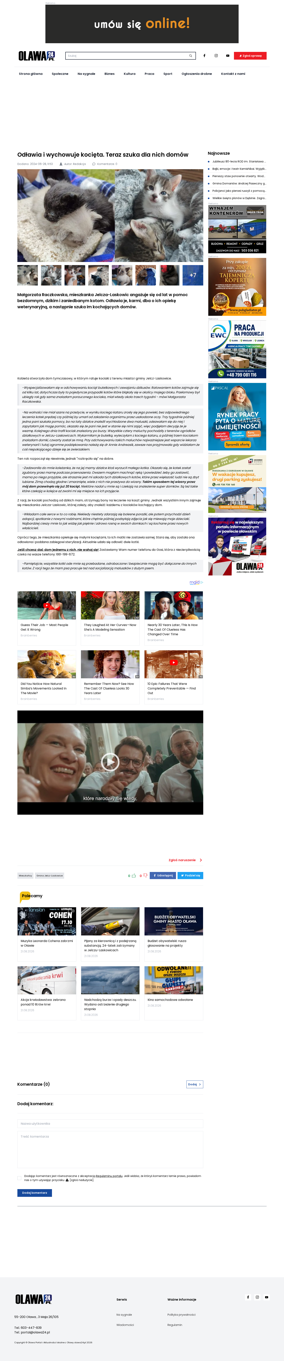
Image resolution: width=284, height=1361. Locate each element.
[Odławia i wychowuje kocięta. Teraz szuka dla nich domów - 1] (27, 275)
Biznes (110, 74)
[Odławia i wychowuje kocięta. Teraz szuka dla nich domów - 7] (169, 275)
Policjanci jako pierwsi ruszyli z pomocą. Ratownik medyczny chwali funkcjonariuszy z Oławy (239, 191)
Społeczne (60, 74)
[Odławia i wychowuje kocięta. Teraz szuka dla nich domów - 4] (98, 275)
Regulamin (175, 1325)
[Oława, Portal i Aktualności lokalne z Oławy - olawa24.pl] (36, 56)
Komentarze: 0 (107, 164)
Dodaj (192, 1084)
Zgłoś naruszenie (182, 860)
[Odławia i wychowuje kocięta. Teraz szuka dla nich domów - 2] (51, 275)
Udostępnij (165, 875)
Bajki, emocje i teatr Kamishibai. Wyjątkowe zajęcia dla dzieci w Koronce (239, 169)
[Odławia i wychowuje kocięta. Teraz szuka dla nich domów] (110, 215)
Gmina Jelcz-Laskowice (50, 875)
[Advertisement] (142, 114)
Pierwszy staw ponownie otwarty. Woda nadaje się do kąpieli (239, 176)
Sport (167, 74)
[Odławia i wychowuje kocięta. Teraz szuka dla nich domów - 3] (75, 275)
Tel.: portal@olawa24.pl (32, 1332)
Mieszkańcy (25, 875)
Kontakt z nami (233, 74)
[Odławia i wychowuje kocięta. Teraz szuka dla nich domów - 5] (122, 275)
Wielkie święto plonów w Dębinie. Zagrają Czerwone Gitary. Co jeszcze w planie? (239, 198)
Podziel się (192, 875)
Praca (149, 74)
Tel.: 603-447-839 (28, 1328)
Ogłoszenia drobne (197, 74)
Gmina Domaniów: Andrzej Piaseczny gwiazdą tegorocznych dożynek (239, 183)
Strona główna (31, 74)
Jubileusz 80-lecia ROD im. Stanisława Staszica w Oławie (239, 161)
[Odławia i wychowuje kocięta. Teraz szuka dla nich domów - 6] (145, 275)
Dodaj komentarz (34, 1193)
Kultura (129, 74)
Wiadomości (125, 1325)
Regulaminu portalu (109, 1176)
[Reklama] (142, 24)
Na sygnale (86, 74)
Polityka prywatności (182, 1315)
